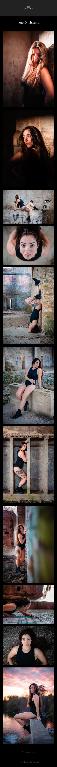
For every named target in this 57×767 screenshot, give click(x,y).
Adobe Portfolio (33, 762)
